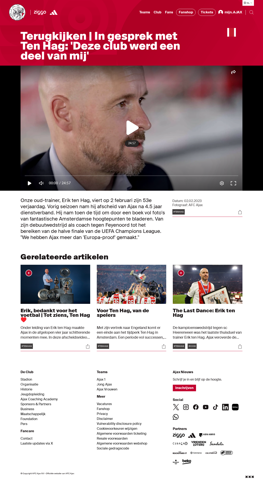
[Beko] (186, 462)
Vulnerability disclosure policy (119, 424)
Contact (26, 439)
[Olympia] (211, 453)
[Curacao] (180, 444)
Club (157, 12)
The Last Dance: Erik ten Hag (204, 312)
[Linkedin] (225, 407)
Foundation (29, 419)
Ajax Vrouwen (107, 389)
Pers (24, 424)
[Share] (240, 212)
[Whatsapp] (176, 417)
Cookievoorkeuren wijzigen (117, 429)
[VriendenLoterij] (198, 444)
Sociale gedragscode (113, 448)
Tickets (207, 12)
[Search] (251, 12)
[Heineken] (176, 462)
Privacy (102, 414)
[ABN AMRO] (207, 435)
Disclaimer (105, 419)
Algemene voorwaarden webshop (122, 443)
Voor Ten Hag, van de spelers (123, 312)
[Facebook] (196, 407)
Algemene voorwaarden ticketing (121, 434)
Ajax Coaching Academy (39, 399)
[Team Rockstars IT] (180, 453)
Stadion (26, 379)
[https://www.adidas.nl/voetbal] (54, 12)
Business (27, 409)
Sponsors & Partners (36, 404)
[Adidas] (192, 435)
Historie (26, 389)
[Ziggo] (40, 12)
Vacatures (104, 404)
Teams (144, 12)
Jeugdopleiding (32, 394)
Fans (169, 12)
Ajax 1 (101, 379)
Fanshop (186, 12)
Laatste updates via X (37, 443)
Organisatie (29, 384)
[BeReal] (235, 407)
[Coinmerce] (196, 453)
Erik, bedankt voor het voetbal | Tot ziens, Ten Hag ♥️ (55, 315)
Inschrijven (184, 388)
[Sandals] (216, 444)
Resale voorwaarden (112, 439)
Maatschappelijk (33, 414)
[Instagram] (186, 407)
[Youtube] (205, 407)
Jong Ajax (104, 384)
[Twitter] (176, 407)
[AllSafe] (226, 453)
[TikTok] (215, 407)
